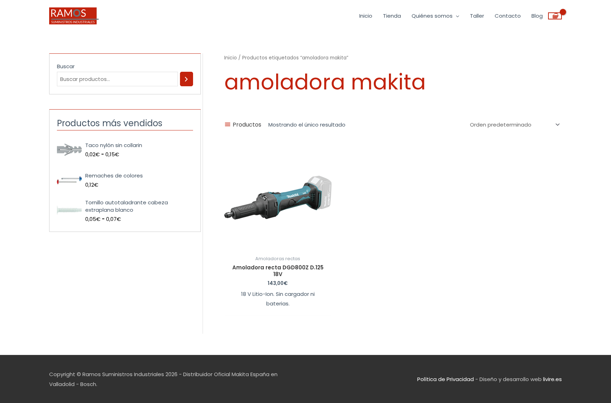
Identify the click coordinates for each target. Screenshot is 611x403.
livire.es (552, 379)
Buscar (66, 66)
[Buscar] (186, 79)
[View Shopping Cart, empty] (555, 15)
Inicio (230, 57)
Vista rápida (278, 246)
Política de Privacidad (445, 379)
